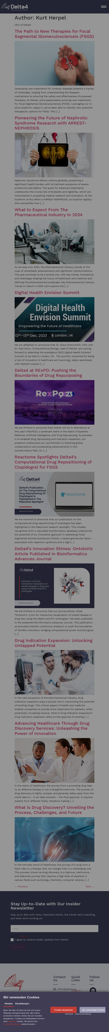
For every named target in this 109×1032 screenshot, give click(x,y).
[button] (63, 1010)
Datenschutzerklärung (83, 1014)
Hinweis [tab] (9, 1003)
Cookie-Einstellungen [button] (12, 1024)
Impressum (69, 1014)
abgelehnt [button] (12, 1021)
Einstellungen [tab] (22, 1003)
